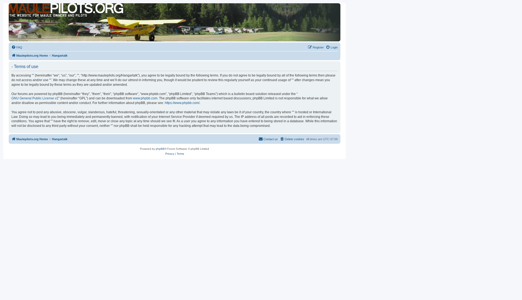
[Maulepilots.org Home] (33, 13)
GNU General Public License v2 (34, 98)
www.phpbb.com (145, 98)
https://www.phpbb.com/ (182, 103)
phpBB (160, 148)
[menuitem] (16, 47)
